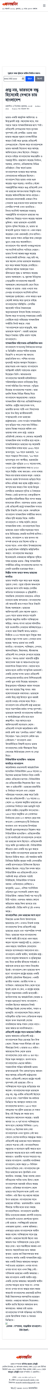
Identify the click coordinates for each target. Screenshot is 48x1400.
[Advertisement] (24, 37)
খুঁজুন (30, 79)
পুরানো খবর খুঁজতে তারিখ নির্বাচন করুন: (24, 73)
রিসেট (39, 79)
